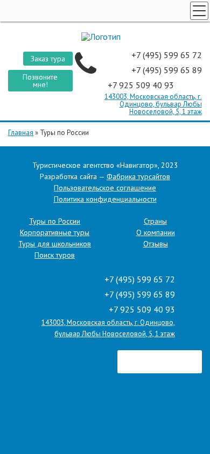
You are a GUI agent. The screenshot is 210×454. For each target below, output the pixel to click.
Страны (155, 221)
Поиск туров (54, 255)
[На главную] (105, 36)
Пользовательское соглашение (105, 188)
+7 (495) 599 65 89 (166, 70)
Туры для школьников (54, 244)
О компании (155, 232)
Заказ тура (48, 58)
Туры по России (54, 221)
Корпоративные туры (54, 232)
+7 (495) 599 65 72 (166, 54)
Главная (20, 132)
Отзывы (155, 244)
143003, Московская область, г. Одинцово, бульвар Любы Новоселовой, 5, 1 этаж (153, 104)
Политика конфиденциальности (105, 199)
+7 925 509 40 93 (142, 85)
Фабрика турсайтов (138, 176)
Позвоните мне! (40, 80)
